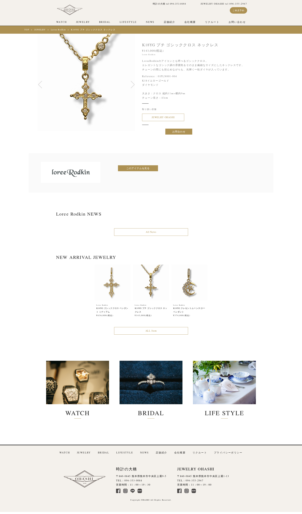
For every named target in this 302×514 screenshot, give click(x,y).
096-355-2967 (194, 480)
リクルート (212, 22)
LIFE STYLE (224, 413)
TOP (26, 29)
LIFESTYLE (128, 22)
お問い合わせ (237, 22)
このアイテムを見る (138, 168)
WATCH (61, 22)
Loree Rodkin (58, 29)
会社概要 (190, 22)
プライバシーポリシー (228, 452)
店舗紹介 (169, 22)
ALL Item (151, 330)
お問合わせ (178, 131)
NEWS (150, 22)
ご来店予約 (238, 10)
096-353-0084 (133, 480)
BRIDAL (104, 22)
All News (151, 232)
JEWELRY (83, 22)
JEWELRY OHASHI (163, 117)
